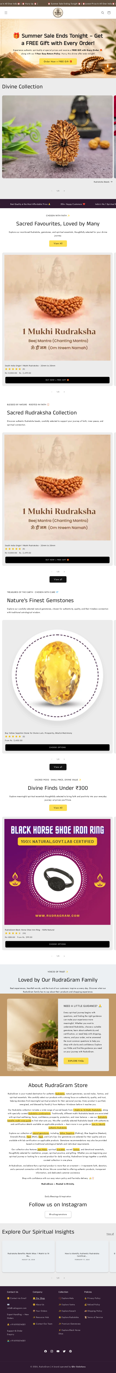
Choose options (57, 747)
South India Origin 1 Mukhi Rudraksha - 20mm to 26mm (30, 365)
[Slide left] (52, 191)
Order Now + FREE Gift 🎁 (58, 61)
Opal (40, 1136)
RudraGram (44, 1366)
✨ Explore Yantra (67, 1304)
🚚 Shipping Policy (93, 1310)
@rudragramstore (58, 1214)
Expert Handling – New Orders (18, 1316)
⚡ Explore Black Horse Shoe (69, 1332)
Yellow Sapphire (67, 1133)
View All (58, 243)
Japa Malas (42, 1149)
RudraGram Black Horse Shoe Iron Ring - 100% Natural (29, 930)
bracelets (61, 1149)
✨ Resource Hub (41, 1317)
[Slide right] (64, 191)
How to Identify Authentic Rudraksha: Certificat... (82, 1254)
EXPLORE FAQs (76, 1060)
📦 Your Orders (40, 1310)
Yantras (76, 1149)
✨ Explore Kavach (67, 1310)
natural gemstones (41, 1133)
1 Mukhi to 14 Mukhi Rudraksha (87, 1109)
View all (58, 579)
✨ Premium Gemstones (69, 1323)
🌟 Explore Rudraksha (69, 1317)
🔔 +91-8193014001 (16, 1324)
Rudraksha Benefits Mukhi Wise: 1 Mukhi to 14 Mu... (28, 1254)
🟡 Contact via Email (16, 1298)
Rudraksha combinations (39, 1113)
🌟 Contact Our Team (42, 1323)
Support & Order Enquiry (14, 1332)
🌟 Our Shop (39, 1298)
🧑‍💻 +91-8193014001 (16, 1340)
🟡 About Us (38, 1304)
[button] (6, 13)
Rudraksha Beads (101, 182)
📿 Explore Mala (66, 1298)
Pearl (29, 1136)
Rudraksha (60, 1093)
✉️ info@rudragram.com (17, 1306)
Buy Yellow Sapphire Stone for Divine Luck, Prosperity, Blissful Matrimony (38, 733)
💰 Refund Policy (92, 1304)
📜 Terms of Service (93, 1317)
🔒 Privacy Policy (92, 1298)
